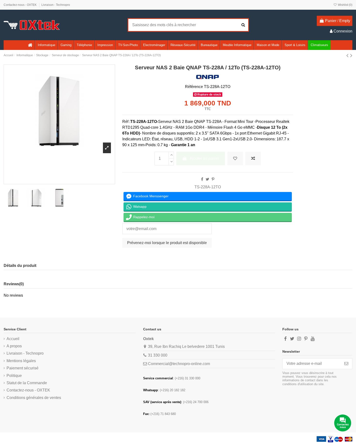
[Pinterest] (213, 179)
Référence (194, 87)
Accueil (13, 339)
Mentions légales (21, 361)
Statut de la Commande (27, 383)
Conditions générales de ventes (34, 398)
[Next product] (351, 55)
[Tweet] (207, 179)
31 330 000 (157, 355)
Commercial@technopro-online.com (179, 364)
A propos (14, 346)
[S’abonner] (346, 363)
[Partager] (202, 179)
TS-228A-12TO (207, 187)
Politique (14, 376)
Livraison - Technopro (55, 5)
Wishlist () (344, 5)
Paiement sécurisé (23, 368)
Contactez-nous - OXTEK (20, 5)
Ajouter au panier (204, 158)
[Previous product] (348, 55)
